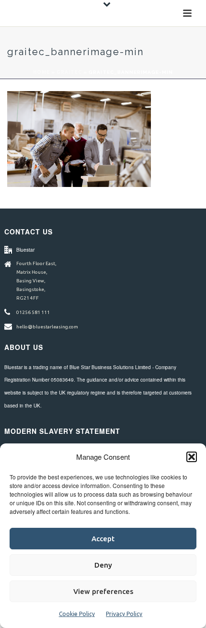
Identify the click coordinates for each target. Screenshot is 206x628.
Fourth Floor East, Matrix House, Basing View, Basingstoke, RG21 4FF (36, 281)
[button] (191, 457)
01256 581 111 (33, 312)
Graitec (69, 72)
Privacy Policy (124, 614)
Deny (103, 565)
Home (41, 72)
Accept (103, 539)
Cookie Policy (77, 614)
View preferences (103, 591)
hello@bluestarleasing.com (47, 326)
